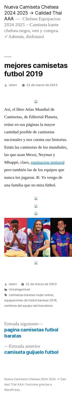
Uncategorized (19, 289)
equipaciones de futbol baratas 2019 (30, 300)
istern (13, 85)
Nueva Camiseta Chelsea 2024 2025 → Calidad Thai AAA (33, 12)
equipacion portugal (48, 162)
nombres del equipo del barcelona (28, 305)
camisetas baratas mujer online (31, 295)
